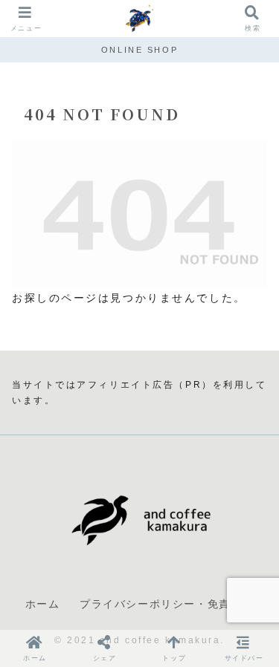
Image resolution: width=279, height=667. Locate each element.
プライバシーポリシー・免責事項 (167, 604)
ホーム (42, 604)
